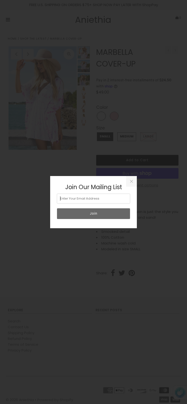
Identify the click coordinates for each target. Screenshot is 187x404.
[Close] (131, 181)
